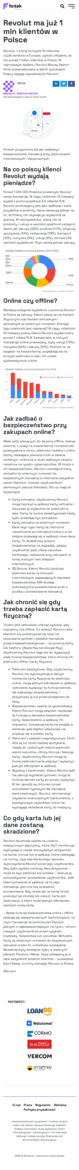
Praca (28, 1105)
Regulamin (43, 1105)
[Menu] (71, 7)
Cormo (60, 1155)
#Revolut (9, 93)
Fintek (21, 83)
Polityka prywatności (40, 1110)
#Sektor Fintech (27, 93)
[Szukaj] (62, 6)
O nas (17, 1105)
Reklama (60, 1105)
